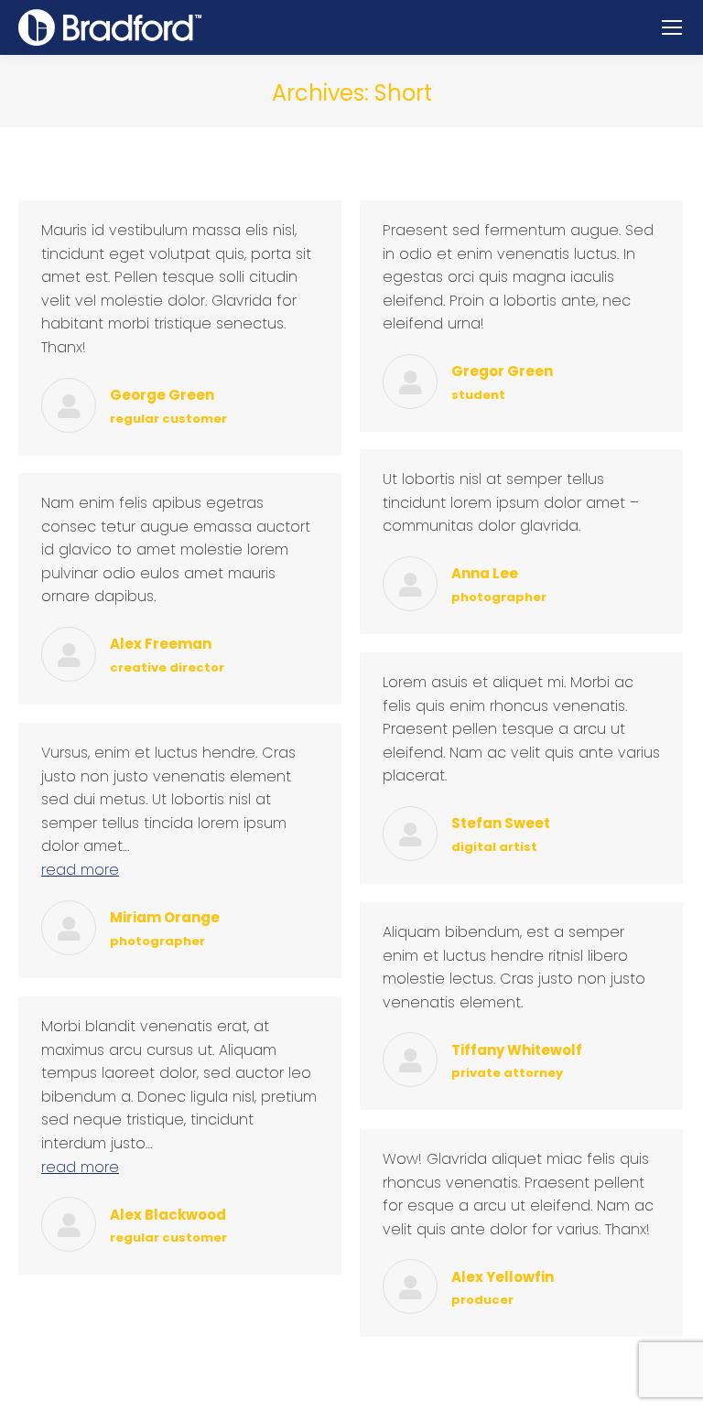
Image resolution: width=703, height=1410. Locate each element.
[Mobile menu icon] (672, 27)
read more (80, 869)
